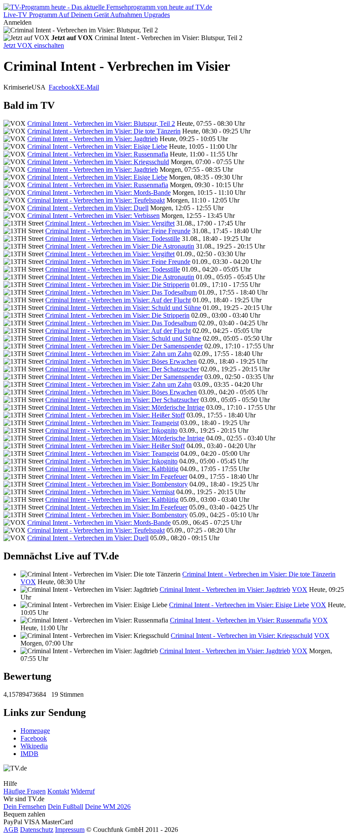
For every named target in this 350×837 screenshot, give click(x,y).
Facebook (62, 87)
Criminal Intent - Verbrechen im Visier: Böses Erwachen (121, 361)
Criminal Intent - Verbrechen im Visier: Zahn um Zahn (118, 353)
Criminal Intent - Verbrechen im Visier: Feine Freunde (117, 231)
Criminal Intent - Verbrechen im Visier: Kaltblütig (111, 468)
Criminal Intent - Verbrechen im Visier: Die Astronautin (119, 246)
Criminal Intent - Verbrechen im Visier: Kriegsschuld (98, 161)
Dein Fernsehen (24, 806)
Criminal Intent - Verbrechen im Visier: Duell (88, 207)
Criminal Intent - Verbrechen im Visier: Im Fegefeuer (116, 476)
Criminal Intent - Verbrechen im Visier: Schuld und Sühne (123, 307)
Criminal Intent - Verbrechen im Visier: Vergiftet (110, 223)
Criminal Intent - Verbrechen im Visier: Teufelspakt (96, 200)
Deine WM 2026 (108, 806)
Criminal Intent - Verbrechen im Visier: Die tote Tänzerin (104, 131)
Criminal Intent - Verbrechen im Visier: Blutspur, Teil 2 (101, 123)
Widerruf (83, 791)
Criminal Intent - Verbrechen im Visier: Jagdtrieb (92, 138)
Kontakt (58, 791)
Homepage (35, 730)
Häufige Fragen (24, 791)
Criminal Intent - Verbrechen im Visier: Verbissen (93, 215)
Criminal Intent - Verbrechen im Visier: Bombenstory (116, 484)
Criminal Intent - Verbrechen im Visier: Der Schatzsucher (122, 369)
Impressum (70, 829)
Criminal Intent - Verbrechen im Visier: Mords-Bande (99, 192)
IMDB (29, 753)
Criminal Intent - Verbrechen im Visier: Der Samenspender (124, 346)
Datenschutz (36, 829)
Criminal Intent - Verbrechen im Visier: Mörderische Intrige (124, 407)
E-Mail (89, 87)
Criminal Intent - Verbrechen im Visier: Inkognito (111, 430)
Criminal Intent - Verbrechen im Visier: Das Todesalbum (121, 292)
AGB (10, 829)
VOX (28, 581)
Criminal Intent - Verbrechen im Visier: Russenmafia (97, 154)
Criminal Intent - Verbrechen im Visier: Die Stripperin (117, 284)
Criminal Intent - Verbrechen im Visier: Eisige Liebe (97, 146)
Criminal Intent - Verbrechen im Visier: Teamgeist (112, 422)
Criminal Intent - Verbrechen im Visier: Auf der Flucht (118, 300)
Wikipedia (34, 746)
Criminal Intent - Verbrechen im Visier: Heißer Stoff (115, 415)
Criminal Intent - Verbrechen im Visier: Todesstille (112, 238)
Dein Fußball (65, 806)
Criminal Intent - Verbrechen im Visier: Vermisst (110, 491)
